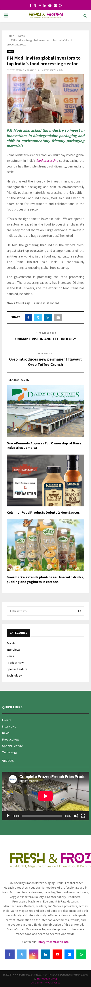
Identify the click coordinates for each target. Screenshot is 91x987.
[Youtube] (57, 954)
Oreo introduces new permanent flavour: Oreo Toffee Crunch (45, 362)
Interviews (14, 650)
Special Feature (17, 669)
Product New (15, 663)
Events (11, 643)
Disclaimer (37, 982)
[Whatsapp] (81, 954)
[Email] (69, 954)
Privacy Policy (52, 982)
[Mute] (76, 816)
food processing (47, 160)
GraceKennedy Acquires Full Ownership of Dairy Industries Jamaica (44, 445)
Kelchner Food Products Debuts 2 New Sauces (43, 512)
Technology (14, 675)
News (10, 51)
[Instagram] (33, 954)
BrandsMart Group (47, 978)
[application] (45, 796)
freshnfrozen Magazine (23, 69)
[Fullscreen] (83, 816)
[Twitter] (22, 954)
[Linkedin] (45, 954)
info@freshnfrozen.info (53, 942)
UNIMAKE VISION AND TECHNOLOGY (45, 338)
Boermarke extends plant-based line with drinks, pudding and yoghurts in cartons (45, 579)
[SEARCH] (79, 611)
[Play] (8, 816)
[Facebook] (10, 954)
